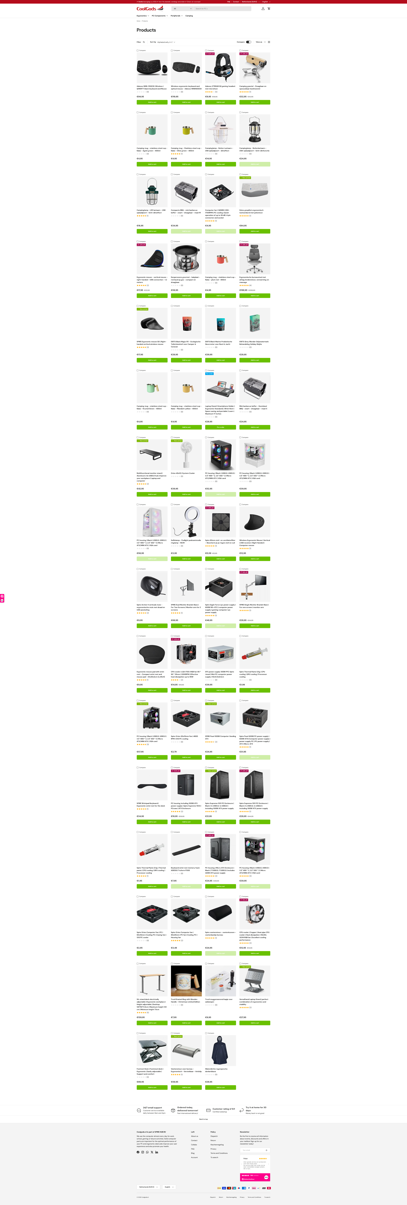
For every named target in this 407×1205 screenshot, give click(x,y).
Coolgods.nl (145, 1197)
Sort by (153, 42)
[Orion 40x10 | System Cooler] (186, 454)
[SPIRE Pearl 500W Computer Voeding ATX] (220, 717)
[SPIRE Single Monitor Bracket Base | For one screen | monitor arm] (254, 586)
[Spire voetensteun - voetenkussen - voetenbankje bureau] (220, 914)
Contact (236, 2)
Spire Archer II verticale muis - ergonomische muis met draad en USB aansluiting (151, 607)
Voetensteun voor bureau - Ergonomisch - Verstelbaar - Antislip (186, 1070)
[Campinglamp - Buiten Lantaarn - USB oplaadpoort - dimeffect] (220, 129)
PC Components (159, 16)
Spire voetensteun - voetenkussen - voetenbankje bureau (220, 933)
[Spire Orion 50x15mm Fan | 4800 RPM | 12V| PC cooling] (186, 717)
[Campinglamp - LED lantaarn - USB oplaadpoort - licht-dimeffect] (152, 191)
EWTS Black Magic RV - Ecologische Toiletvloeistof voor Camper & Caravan (186, 344)
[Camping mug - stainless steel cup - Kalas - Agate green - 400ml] (152, 129)
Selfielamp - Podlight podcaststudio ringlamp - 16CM (186, 541)
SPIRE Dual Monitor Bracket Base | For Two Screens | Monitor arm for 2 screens (186, 607)
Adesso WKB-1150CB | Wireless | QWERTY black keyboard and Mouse (152, 87)
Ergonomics (142, 16)
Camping (189, 16)
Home (138, 21)
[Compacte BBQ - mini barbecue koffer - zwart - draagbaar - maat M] (186, 191)
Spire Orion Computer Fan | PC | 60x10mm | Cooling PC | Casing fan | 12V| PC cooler (151, 935)
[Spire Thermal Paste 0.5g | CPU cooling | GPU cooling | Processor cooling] (254, 653)
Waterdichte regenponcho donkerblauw (216, 1070)
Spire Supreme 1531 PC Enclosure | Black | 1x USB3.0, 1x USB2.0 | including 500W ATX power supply (219, 806)
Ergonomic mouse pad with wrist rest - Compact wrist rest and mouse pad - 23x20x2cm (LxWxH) (151, 674)
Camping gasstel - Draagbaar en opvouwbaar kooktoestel (252, 87)
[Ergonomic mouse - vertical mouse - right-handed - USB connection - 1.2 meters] (152, 258)
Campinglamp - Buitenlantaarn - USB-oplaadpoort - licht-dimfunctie (254, 149)
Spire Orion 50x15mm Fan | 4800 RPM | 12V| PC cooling (184, 737)
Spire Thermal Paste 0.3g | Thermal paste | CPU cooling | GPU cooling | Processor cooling (151, 870)
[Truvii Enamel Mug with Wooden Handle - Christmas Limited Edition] (186, 981)
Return (213, 1140)
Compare (241, 42)
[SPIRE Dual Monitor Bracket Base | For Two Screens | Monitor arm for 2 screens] (186, 586)
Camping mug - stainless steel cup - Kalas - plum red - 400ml (220, 278)
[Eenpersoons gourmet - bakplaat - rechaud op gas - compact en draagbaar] (186, 258)
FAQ (228, 2)
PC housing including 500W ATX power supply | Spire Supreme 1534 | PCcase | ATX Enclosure (186, 806)
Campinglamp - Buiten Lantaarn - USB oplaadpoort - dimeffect (219, 149)
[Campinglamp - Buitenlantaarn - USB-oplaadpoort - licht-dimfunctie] (254, 129)
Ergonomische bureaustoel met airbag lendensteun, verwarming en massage (254, 279)
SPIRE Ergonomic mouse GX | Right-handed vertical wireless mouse (151, 343)
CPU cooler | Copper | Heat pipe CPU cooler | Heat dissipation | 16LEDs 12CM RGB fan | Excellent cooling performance (254, 936)
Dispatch (214, 1136)
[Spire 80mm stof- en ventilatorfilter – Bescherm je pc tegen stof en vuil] (220, 521)
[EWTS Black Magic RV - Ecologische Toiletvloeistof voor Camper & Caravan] (186, 323)
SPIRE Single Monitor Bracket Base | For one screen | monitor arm (254, 606)
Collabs (194, 1145)
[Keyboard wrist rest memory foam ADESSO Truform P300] (186, 849)
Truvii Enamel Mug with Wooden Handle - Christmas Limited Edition (185, 1000)
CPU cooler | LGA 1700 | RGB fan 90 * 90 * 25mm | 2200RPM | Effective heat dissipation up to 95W (186, 674)
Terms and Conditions (219, 1153)
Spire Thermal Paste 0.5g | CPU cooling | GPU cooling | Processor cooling (253, 674)
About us (194, 1136)
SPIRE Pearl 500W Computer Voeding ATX (220, 737)
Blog (192, 1153)
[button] (269, 8)
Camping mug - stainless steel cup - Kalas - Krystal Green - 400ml (152, 407)
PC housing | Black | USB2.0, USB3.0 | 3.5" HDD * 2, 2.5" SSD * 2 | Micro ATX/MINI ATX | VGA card (220, 475)
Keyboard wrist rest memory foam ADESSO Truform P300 (185, 869)
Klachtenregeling (217, 1145)
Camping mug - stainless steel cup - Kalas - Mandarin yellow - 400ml (186, 407)
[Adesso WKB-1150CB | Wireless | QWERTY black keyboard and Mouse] (152, 67)
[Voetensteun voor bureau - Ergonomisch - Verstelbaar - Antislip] (186, 1050)
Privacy (213, 1149)
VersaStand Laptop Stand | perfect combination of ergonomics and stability (253, 1002)
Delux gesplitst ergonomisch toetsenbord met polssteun (251, 211)
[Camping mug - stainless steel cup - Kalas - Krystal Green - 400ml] (152, 387)
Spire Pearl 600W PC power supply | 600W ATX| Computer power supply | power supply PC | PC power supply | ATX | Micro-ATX (254, 740)
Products (145, 21)
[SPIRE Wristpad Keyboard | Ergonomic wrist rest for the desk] (152, 785)
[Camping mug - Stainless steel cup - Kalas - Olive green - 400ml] (186, 129)
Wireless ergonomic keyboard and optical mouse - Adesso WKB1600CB (186, 87)
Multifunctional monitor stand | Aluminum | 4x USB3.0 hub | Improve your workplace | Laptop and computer (151, 477)
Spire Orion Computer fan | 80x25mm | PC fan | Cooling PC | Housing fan (184, 935)
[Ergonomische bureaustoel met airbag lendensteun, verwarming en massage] (254, 258)
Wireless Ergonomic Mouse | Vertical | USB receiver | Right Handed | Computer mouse (254, 542)
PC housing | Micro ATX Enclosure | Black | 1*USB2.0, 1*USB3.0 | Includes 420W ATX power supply (220, 870)
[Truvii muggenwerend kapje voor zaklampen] (220, 981)
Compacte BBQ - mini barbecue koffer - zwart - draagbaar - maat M (186, 211)
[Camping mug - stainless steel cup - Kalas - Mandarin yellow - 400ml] (186, 387)
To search (214, 1157)
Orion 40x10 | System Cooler (183, 473)
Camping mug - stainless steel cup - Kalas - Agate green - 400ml (152, 149)
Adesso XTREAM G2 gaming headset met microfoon (220, 87)
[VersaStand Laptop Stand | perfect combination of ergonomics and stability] (254, 981)
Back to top (203, 1119)
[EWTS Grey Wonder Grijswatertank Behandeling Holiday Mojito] (254, 323)
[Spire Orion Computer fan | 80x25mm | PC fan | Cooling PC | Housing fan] (186, 914)
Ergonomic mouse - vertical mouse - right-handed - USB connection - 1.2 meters (152, 279)
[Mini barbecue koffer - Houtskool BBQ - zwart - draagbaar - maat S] (254, 387)
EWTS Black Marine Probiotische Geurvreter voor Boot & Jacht (218, 343)
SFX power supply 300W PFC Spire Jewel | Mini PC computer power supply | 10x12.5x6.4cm (219, 674)
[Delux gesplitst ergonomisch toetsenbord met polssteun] (254, 191)
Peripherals (175, 16)
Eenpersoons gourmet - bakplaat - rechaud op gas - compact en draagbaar (185, 279)
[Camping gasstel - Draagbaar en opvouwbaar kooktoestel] (254, 67)
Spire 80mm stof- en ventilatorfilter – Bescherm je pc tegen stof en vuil (220, 541)
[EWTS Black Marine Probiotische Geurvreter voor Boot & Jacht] (220, 323)
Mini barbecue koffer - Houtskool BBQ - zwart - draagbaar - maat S (253, 407)
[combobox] (211, 8)
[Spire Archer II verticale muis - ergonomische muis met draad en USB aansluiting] (152, 586)
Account (194, 1157)
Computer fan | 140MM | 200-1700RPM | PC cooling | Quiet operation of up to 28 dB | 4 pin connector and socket (218, 214)
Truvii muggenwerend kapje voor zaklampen (219, 1000)
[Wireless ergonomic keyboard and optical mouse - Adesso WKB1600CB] (186, 67)
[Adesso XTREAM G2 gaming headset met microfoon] (220, 67)
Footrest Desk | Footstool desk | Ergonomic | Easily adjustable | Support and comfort (150, 1071)
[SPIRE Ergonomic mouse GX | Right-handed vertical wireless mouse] (152, 323)
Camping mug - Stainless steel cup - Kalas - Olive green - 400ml (186, 149)
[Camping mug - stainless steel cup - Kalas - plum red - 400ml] (220, 258)
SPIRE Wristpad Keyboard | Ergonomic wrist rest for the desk (151, 804)
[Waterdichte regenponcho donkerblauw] (220, 1050)
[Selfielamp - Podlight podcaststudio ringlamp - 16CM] (186, 521)
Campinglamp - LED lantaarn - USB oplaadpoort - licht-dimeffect (151, 211)
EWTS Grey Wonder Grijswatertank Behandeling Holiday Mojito (254, 343)
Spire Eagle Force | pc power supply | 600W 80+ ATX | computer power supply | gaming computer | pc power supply (220, 609)
